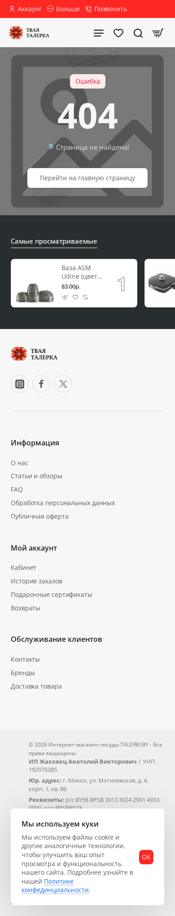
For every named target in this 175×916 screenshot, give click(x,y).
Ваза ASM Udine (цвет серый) (79, 272)
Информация (35, 443)
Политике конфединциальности (55, 885)
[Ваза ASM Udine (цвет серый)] (35, 283)
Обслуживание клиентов (56, 639)
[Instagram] (20, 384)
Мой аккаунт (34, 548)
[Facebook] (41, 384)
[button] (65, 297)
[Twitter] (63, 384)
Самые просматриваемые (54, 241)
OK (146, 857)
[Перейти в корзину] (158, 32)
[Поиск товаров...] (138, 32)
